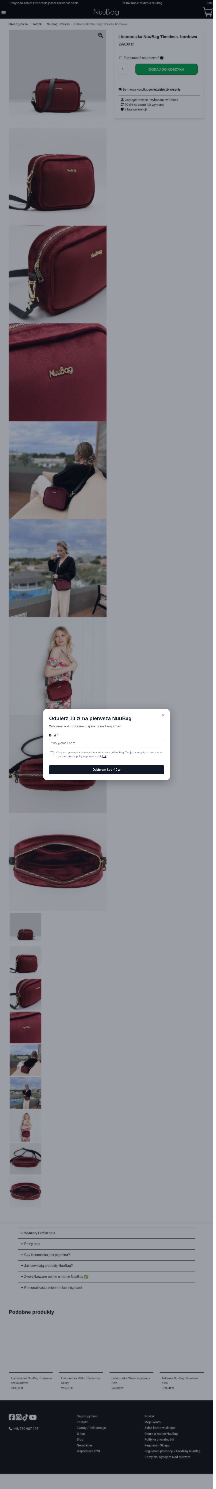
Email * (54, 735)
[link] (104, 756)
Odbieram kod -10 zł (106, 770)
